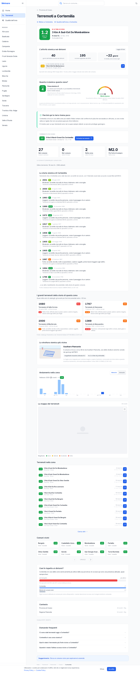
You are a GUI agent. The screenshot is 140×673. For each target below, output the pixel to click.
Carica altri (81, 531)
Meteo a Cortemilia (46, 22)
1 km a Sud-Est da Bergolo (53, 499)
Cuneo (61, 664)
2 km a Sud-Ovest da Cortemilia (55, 505)
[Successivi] (91, 559)
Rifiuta (102, 669)
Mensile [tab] (114, 372)
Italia (38, 664)
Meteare (6, 3)
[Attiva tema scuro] (136, 3)
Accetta (111, 669)
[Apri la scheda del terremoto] (123, 66)
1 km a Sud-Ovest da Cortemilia (55, 524)
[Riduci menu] (22, 3)
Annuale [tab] (122, 372)
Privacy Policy (29, 670)
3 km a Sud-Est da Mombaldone (70, 32)
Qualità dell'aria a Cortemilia (67, 22)
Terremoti (45, 664)
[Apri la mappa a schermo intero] (124, 409)
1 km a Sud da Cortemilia (53, 493)
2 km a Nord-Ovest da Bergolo (55, 517)
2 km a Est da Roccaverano (54, 487)
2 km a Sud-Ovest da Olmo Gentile (56, 480)
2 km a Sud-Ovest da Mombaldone (56, 474)
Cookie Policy (41, 670)
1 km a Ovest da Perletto (53, 511)
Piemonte (53, 664)
